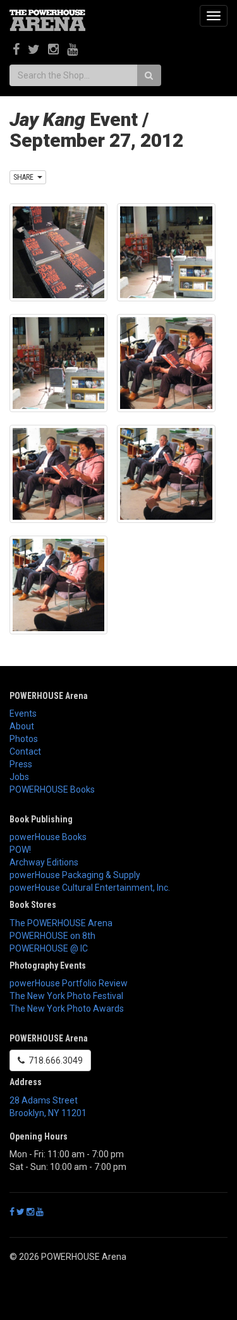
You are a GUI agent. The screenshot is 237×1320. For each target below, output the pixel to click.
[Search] (149, 75)
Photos (23, 739)
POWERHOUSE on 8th (52, 936)
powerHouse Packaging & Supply (74, 875)
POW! (20, 850)
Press (20, 764)
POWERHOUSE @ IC (48, 948)
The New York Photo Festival (66, 996)
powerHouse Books (48, 837)
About (21, 726)
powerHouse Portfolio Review (68, 983)
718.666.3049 (54, 1060)
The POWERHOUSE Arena (60, 923)
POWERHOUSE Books (52, 789)
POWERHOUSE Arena (48, 696)
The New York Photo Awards (66, 1008)
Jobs (19, 777)
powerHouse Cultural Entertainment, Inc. (89, 888)
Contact (25, 751)
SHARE (25, 177)
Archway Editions (43, 862)
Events (23, 713)
